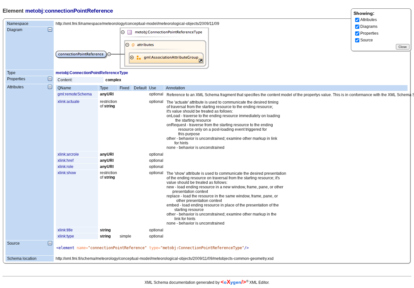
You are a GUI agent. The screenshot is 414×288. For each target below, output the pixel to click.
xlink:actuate (69, 101)
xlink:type (66, 236)
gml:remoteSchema (75, 94)
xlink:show (67, 173)
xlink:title (65, 230)
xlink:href (65, 160)
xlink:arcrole (68, 154)
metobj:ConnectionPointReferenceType (92, 73)
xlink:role (65, 166)
